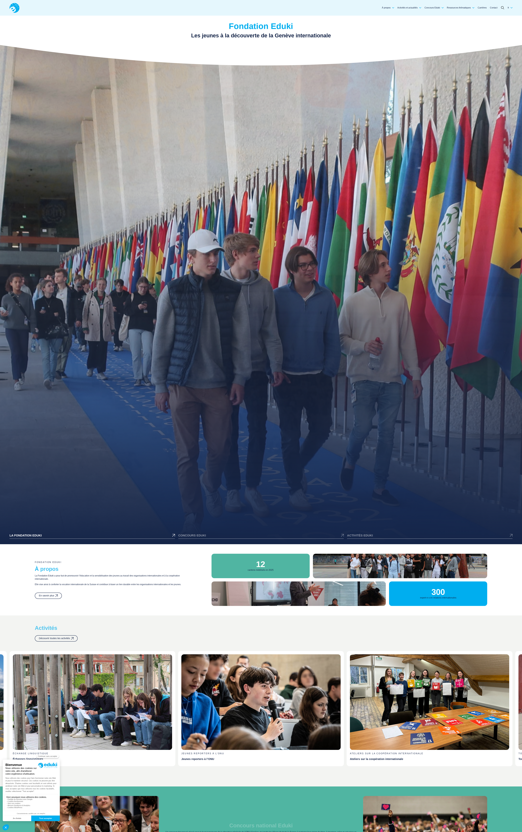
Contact (493, 8)
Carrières (482, 8)
